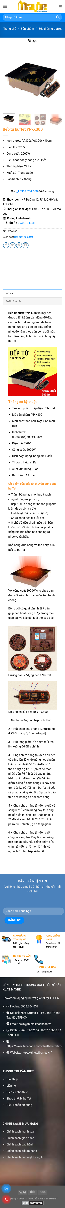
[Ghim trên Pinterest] (19, 245)
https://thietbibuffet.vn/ (37, 1052)
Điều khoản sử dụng (19, 1105)
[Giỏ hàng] (60, 6)
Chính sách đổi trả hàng (21, 1151)
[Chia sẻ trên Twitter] (13, 245)
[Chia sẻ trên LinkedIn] (26, 245)
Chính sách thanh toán (20, 1131)
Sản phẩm (27, 28)
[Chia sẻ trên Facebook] (6, 245)
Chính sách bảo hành (20, 1144)
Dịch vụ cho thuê (17, 1092)
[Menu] (5, 6)
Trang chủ (9, 28)
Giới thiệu (12, 1079)
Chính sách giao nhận (20, 1138)
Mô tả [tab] (9, 293)
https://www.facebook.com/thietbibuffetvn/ (34, 1046)
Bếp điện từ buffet (50, 28)
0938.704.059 (27, 223)
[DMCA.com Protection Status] (33, 1202)
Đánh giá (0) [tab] (13, 301)
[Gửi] (58, 17)
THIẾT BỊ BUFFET (48, 1198)
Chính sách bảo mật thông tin (25, 1157)
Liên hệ (11, 1085)
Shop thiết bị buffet (18, 1098)
